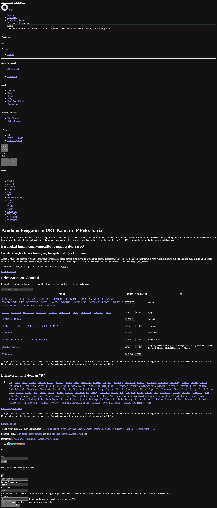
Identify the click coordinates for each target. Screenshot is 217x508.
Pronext (12, 402)
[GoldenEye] (20, 444)
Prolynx (178, 399)
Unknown (50, 305)
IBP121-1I (7, 326)
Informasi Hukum (102, 429)
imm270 (55, 302)
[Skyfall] (14, 444)
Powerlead (102, 396)
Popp (40, 396)
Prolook (169, 399)
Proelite (83, 399)
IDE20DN (16, 312)
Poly (11, 396)
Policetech (197, 392)
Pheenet (184, 386)
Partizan (203, 382)
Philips (201, 386)
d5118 (12, 299)
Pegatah (81, 386)
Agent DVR (13, 68)
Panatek (97, 382)
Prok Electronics (108, 399)
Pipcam (143, 389)
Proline (138, 399)
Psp (105, 402)
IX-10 (75, 312)
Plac (35, 392)
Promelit (203, 399)
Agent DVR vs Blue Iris (25, 439)
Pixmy (193, 389)
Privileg (32, 399)
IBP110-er (45, 299)
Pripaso (201, 396)
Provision (65, 402)
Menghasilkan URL (10, 505)
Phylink (57, 389)
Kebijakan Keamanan (122, 429)
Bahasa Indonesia (15, 197)
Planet (51, 392)
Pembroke (123, 386)
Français (11, 192)
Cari (4, 462)
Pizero (28, 392)
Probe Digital (52, 399)
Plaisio (43, 392)
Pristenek (13, 399)
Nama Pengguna (9, 482)
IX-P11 (30, 305)
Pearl (55, 386)
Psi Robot (96, 402)
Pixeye (185, 389)
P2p (10, 382)
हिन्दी (9, 194)
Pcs (33, 386)
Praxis (133, 396)
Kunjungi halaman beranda (29, 434)
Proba (41, 399)
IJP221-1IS (58, 299)
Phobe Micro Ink (17, 389)
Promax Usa (190, 399)
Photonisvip (45, 389)
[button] (3, 157)
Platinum (79, 392)
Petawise (161, 386)
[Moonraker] (11, 444)
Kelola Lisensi (25, 23)
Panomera (130, 382)
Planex (60, 392)
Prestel (176, 396)
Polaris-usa (165, 392)
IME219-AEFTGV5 (28, 302)
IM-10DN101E (9, 302)
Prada (125, 396)
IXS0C (39, 305)
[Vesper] (23, 444)
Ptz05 (117, 402)
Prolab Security (125, 399)
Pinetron (110, 389)
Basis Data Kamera (41, 28)
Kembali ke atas (8, 423)
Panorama (151, 382)
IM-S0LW (7, 305)
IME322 (45, 302)
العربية (10, 184)
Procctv (73, 399)
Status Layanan (89, 28)
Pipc (135, 389)
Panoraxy (174, 382)
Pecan (63, 386)
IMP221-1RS (80, 302)
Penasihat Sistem (73, 28)
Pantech (185, 382)
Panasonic (86, 382)
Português (12, 211)
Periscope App (148, 386)
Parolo (194, 382)
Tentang (11, 28)
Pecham (72, 386)
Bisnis (23, 28)
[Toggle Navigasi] (13, 162)
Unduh (10, 15)
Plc (87, 392)
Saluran (4, 496)
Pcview (40, 386)
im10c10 (53, 312)
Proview (54, 402)
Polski (10, 209)
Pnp (133, 392)
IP (2, 476)
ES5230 (21, 299)
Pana (76, 382)
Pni (127, 392)
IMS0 (108, 312)
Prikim (184, 396)
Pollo (207, 392)
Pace (24, 382)
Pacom (41, 382)
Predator (142, 396)
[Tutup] (2, 43)
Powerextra (89, 396)
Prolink (159, 399)
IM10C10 (85, 299)
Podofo (148, 392)
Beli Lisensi (12, 23)
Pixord (202, 389)
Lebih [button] (10, 26)
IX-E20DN (19, 305)
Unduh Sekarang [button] (9, 271)
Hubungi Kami (104, 28)
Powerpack (114, 396)
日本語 (10, 203)
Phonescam (32, 389)
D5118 (5, 312)
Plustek (114, 392)
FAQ (29, 28)
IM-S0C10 (118, 302)
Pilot (93, 389)
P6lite (17, 382)
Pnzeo (140, 392)
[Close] (2, 474)
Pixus (11, 392)
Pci (21, 386)
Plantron (69, 392)
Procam (64, 399)
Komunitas (56, 28)
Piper (151, 389)
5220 (4, 299)
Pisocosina (166, 389)
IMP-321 (106, 302)
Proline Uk (149, 399)
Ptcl (111, 402)
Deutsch (11, 186)
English (10, 181)
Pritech (23, 399)
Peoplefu (134, 386)
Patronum (13, 386)
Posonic (66, 396)
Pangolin (107, 382)
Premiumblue (164, 396)
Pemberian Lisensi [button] (15, 20)
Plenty (94, 392)
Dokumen (12, 17)
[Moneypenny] (17, 444)
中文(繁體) (12, 220)
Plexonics (104, 392)
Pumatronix (138, 402)
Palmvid (59, 382)
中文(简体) (12, 217)
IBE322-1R (32, 299)
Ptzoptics (127, 402)
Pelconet (112, 386)
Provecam (32, 402)
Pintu (128, 389)
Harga (65, 266)
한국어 (10, 206)
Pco (27, 386)
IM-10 (76, 299)
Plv (121, 392)
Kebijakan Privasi (51, 429)
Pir (157, 389)
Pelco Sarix (100, 386)
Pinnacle (120, 389)
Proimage (93, 399)
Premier (151, 396)
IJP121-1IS (28, 312)
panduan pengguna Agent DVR (67, 434)
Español (11, 189)
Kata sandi (6, 487)
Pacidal (32, 382)
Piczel (86, 389)
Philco (193, 386)
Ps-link (86, 402)
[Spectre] (9, 444)
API (63, 28)
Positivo (56, 396)
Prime (192, 396)
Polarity (176, 392)
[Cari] (4, 148)
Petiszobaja (173, 386)
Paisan (50, 382)
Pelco (90, 386)
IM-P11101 (66, 302)
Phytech (66, 389)
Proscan (22, 402)
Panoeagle (118, 382)
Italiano (10, 200)
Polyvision (31, 396)
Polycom (19, 396)
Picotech (77, 389)
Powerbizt (77, 396)
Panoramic (163, 382)
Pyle (149, 402)
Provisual (76, 402)
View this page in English (13, 2)
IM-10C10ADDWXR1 (104, 299)
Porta (47, 396)
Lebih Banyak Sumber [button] (11, 408)
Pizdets (19, 392)
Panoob (140, 382)
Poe (156, 392)
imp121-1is (19, 326)
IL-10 (68, 299)
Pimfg (100, 389)
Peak (48, 386)
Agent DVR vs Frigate (48, 439)
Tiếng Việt (12, 214)
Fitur (18, 28)
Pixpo (210, 389)
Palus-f (69, 382)
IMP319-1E (94, 302)
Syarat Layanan (68, 429)
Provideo (44, 402)
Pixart (176, 389)
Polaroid (186, 392)
